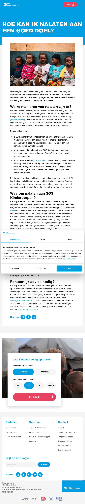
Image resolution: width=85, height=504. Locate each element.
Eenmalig (23, 372)
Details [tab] (42, 239)
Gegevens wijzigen (65, 441)
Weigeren (15, 268)
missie (13, 210)
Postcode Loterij (11, 432)
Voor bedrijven (11, 428)
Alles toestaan (69, 268)
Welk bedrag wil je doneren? (23, 379)
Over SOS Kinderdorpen (37, 428)
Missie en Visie (34, 432)
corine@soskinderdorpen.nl (22, 300)
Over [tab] (70, 239)
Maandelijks (45, 372)
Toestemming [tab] (15, 239)
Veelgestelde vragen (65, 437)
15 (40, 385)
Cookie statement (64, 450)
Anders (51, 385)
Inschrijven (44, 464)
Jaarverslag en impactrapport (39, 437)
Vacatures (32, 441)
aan (36, 309)
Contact (61, 428)
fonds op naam (38, 160)
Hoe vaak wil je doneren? (22, 366)
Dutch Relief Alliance (13, 437)
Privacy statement (64, 446)
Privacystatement (68, 259)
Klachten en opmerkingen (67, 432)
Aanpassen (41, 268)
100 (17, 385)
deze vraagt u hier (26, 309)
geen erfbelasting (17, 119)
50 (29, 385)
